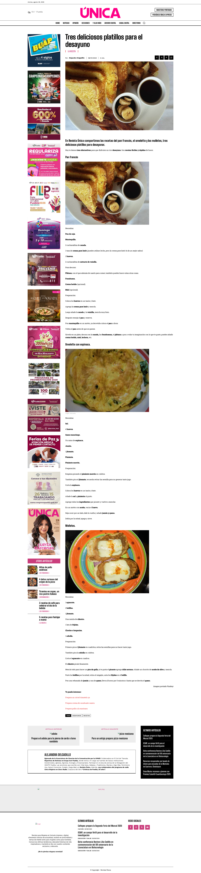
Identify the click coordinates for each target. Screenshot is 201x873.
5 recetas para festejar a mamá (49, 618)
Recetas (86, 715)
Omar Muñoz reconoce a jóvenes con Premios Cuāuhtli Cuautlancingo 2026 (157, 772)
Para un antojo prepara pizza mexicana (110, 738)
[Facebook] (157, 57)
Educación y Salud (84, 838)
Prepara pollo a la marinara (76, 708)
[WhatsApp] (171, 57)
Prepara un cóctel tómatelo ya (77, 697)
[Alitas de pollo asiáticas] (32, 570)
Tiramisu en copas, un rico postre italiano (49, 592)
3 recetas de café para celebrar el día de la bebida (49, 605)
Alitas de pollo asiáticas (45, 568)
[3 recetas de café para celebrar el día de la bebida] (32, 606)
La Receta (43, 623)
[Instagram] (136, 827)
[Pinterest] (166, 57)
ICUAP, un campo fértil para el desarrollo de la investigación (153, 744)
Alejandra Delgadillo (76, 58)
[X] (162, 57)
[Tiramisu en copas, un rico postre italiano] (32, 594)
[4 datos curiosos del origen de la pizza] (32, 582)
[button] (144, 22)
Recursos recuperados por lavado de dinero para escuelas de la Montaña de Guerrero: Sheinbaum (156, 764)
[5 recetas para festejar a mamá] (32, 619)
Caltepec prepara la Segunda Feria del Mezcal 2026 (100, 825)
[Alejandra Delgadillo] (37, 761)
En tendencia (44, 573)
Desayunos (76, 715)
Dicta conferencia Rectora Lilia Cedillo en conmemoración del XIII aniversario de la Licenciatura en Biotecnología (157, 754)
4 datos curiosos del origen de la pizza (48, 580)
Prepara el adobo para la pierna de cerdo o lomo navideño (53, 740)
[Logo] (100, 12)
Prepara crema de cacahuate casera (80, 703)
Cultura (81, 829)
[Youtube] (147, 827)
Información (44, 597)
